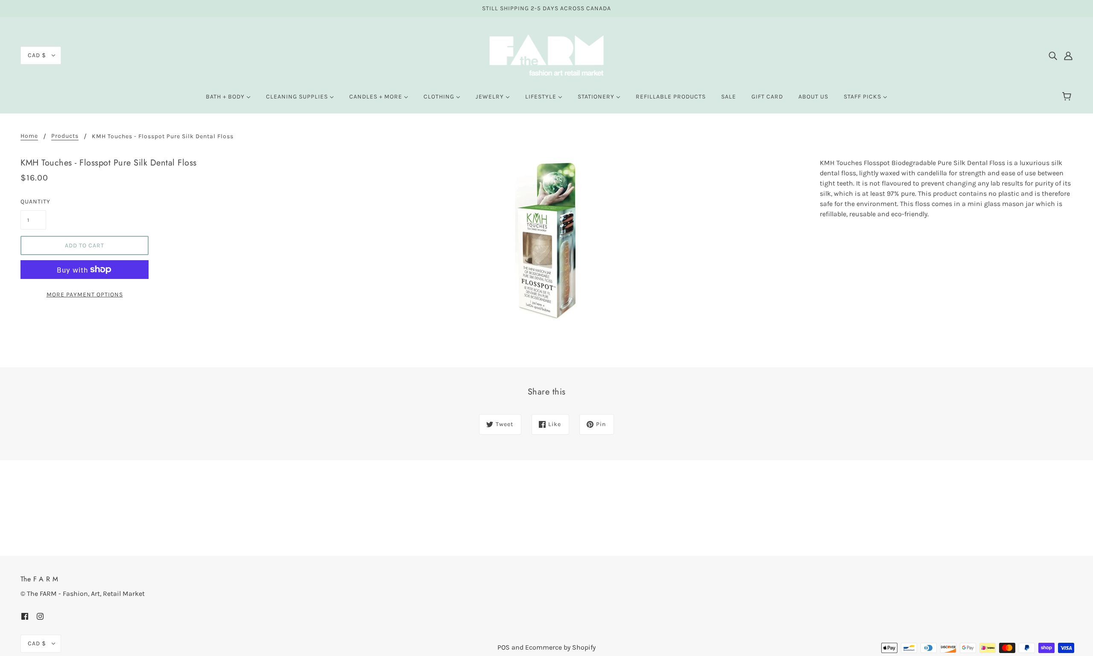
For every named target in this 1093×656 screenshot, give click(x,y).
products (65, 136)
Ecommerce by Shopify (560, 647)
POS (503, 647)
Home (29, 136)
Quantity (33, 201)
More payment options (85, 294)
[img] (1053, 55)
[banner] (546, 55)
